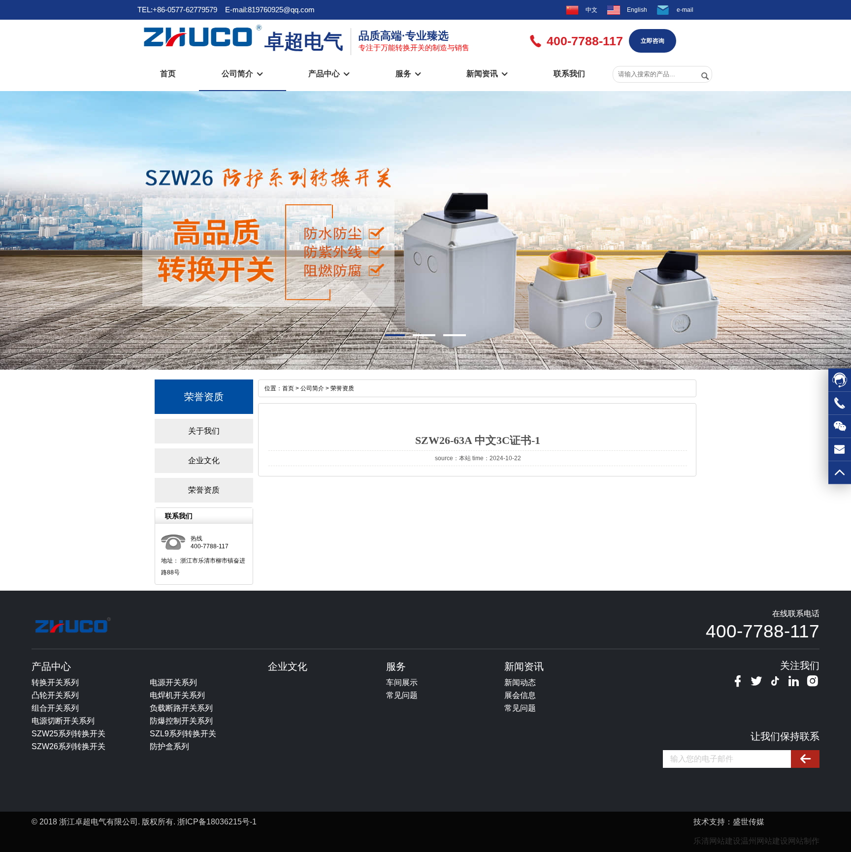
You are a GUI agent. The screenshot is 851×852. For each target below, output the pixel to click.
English (637, 9)
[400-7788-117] (839, 406)
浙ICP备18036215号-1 (217, 822)
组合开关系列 (55, 708)
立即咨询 (652, 40)
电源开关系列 (173, 682)
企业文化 (204, 460)
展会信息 (520, 695)
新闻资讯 (487, 73)
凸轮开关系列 (55, 695)
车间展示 (402, 682)
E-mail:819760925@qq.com (270, 9)
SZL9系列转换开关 (183, 733)
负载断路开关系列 (181, 708)
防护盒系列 (169, 746)
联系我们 (569, 73)
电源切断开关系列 (63, 721)
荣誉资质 (204, 490)
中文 (591, 9)
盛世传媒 (748, 822)
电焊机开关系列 (177, 695)
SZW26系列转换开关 (68, 746)
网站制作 (803, 841)
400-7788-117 (762, 631)
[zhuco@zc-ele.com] (839, 452)
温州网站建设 (764, 841)
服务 (408, 73)
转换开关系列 (55, 682)
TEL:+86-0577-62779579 (177, 9)
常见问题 (402, 695)
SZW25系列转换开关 (68, 733)
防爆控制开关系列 (181, 721)
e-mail (685, 9)
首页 (168, 73)
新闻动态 (520, 682)
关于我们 (204, 431)
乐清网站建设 (717, 841)
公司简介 (242, 73)
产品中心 (329, 73)
